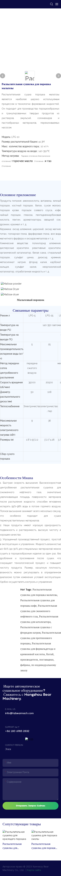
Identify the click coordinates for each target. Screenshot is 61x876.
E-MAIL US (10, 709)
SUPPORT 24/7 (12, 727)
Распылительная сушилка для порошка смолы (44, 846)
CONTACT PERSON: (14, 745)
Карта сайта (34, 870)
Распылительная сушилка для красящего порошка (14, 846)
